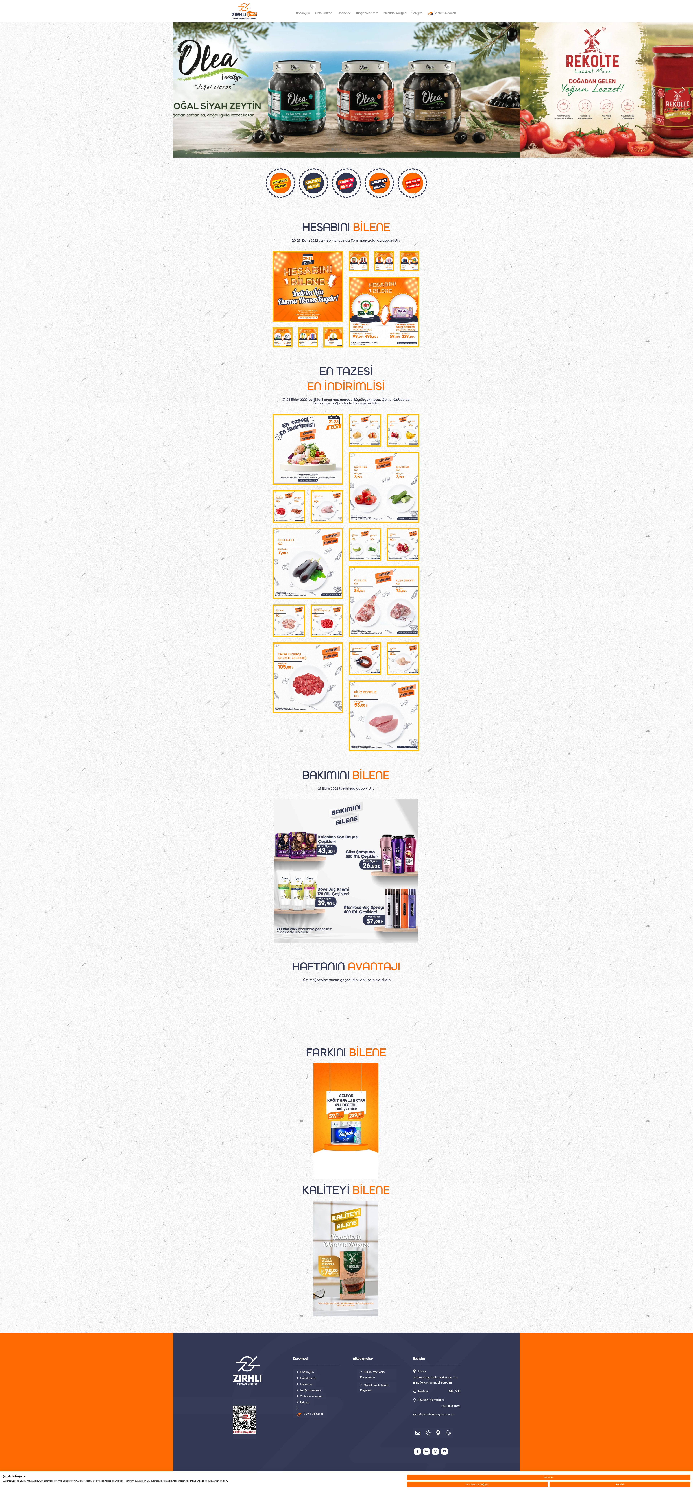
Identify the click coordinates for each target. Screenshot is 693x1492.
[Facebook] (417, 1451)
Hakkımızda (308, 1378)
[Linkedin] (426, 1451)
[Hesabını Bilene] (244, 11)
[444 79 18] (428, 1433)
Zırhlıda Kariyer (311, 1396)
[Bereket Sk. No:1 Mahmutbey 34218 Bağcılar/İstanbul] (438, 1433)
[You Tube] (444, 1451)
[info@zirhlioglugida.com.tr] (418, 1433)
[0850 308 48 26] (448, 1433)
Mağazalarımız (310, 1390)
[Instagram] (435, 1451)
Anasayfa (307, 1372)
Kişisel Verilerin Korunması (372, 1374)
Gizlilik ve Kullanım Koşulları (374, 1387)
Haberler (306, 1384)
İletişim (305, 1402)
